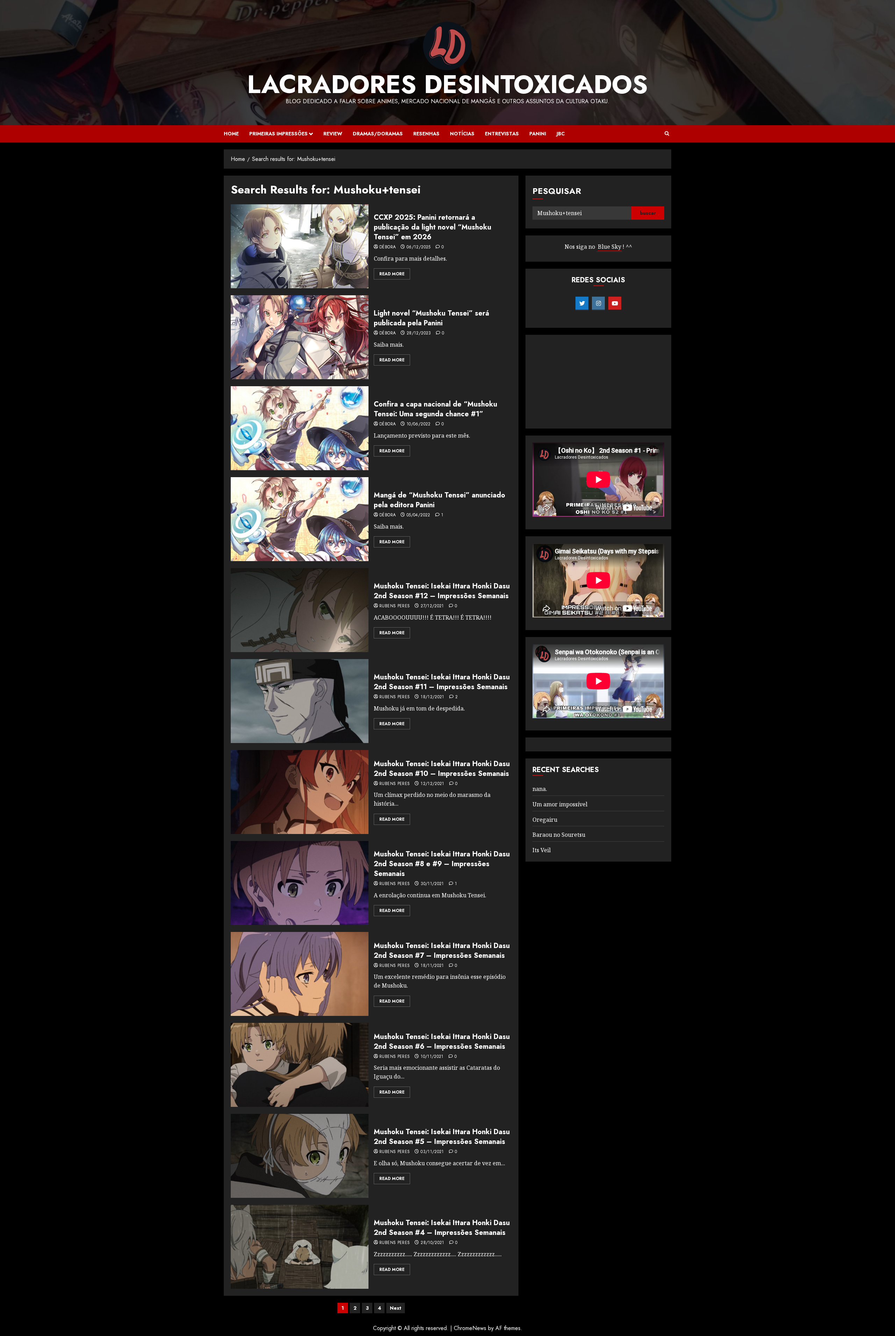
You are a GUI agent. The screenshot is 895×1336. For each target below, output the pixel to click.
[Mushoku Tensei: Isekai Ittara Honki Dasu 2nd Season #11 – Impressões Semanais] (299, 701)
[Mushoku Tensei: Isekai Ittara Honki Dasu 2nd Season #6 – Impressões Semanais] (299, 1065)
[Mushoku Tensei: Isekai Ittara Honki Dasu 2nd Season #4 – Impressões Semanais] (299, 1247)
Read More (391, 274)
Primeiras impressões (278, 133)
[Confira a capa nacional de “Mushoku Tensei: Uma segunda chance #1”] (299, 428)
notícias (462, 133)
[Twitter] (581, 303)
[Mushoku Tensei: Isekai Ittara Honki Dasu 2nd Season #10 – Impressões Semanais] (299, 792)
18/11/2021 (432, 966)
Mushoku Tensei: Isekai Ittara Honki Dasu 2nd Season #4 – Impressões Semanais (442, 1228)
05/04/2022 (418, 515)
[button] (667, 133)
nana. (539, 789)
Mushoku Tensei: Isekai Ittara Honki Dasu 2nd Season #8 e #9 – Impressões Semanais (442, 864)
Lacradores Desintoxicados (447, 84)
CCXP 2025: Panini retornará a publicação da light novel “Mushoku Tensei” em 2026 (432, 227)
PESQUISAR (556, 191)
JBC (561, 133)
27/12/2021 (432, 606)
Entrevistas (502, 133)
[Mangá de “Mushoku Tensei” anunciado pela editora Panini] (299, 519)
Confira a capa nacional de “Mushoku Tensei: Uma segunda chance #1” (435, 409)
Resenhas (426, 133)
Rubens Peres (394, 606)
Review (332, 133)
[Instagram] (598, 303)
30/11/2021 (432, 884)
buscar (648, 213)
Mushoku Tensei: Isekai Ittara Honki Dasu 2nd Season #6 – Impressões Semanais (442, 1042)
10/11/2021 (432, 1057)
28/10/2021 (432, 1243)
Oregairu (544, 819)
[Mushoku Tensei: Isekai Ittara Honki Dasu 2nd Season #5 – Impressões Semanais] (299, 1156)
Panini (537, 133)
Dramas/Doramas (378, 133)
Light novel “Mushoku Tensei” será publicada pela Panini (431, 318)
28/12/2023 (419, 333)
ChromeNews (470, 1328)
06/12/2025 (419, 247)
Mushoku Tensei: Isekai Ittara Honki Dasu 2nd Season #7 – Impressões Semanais (442, 951)
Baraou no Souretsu (558, 835)
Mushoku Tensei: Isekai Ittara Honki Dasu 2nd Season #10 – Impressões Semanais (442, 769)
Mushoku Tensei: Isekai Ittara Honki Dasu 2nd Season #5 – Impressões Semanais (442, 1137)
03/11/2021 (432, 1152)
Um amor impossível (559, 804)
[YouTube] (614, 303)
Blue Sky (609, 246)
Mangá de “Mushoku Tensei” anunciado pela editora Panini (439, 500)
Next (395, 1308)
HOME (231, 133)
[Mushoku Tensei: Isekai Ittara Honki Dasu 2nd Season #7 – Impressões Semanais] (299, 974)
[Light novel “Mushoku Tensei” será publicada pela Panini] (299, 337)
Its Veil (541, 850)
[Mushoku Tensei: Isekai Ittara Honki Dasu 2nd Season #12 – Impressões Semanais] (299, 610)
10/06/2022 (419, 424)
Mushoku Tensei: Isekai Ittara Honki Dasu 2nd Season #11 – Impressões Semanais (442, 682)
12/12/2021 (432, 784)
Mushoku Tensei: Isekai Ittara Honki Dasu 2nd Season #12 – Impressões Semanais (442, 591)
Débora (387, 247)
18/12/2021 (432, 697)
